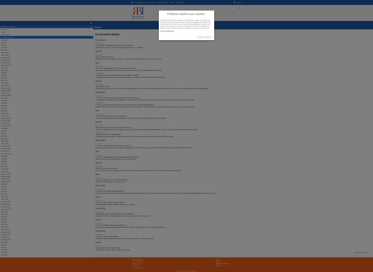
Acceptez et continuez (204, 37)
